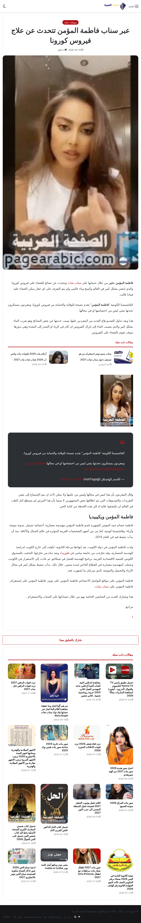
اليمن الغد (17, 916)
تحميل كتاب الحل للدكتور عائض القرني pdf (56, 828)
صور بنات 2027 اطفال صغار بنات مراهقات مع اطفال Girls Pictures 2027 (89, 872)
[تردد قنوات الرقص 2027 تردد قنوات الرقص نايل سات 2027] (21, 671)
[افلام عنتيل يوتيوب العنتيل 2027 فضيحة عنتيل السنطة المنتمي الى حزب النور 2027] (87, 791)
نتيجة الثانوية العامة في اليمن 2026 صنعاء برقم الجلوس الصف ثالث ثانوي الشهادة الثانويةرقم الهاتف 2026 (120, 882)
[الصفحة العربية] (115, 6)
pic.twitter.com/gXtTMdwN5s (104, 469)
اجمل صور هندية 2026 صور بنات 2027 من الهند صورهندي (121, 771)
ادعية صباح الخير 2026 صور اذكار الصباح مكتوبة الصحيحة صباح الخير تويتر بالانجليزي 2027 (23, 872)
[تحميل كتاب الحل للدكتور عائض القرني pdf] (54, 804)
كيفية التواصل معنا (52, 916)
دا (62, 553)
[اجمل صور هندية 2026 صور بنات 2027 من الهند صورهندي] (119, 745)
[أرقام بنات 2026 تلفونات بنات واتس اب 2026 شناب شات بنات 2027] (58, 357)
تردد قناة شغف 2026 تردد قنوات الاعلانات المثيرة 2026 (87, 747)
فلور (66, 553)
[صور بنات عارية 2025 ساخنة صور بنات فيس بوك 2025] (54, 732)
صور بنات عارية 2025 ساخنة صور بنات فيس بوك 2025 (55, 747)
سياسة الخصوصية (32, 916)
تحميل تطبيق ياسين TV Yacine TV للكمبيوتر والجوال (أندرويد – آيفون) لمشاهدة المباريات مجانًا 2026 (120, 689)
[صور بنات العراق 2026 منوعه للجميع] (119, 791)
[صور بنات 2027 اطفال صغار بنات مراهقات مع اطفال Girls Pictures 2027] (87, 856)
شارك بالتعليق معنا (70, 640)
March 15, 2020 (72, 479)
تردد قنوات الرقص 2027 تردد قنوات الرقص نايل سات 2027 (23, 685)
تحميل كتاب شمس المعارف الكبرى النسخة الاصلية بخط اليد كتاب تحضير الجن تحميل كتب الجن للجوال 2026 (23, 833)
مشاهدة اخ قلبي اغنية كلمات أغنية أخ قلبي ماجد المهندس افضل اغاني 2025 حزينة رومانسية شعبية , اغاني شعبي (88, 689)
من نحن (67, 916)
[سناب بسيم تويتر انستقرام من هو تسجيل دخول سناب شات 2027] (123, 357)
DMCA (6, 916)
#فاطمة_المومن (36, 463)
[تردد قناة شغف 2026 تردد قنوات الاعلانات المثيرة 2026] (87, 732)
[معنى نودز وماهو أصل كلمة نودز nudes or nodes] (54, 854)
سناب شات (74, 283)
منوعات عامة (70, 22)
